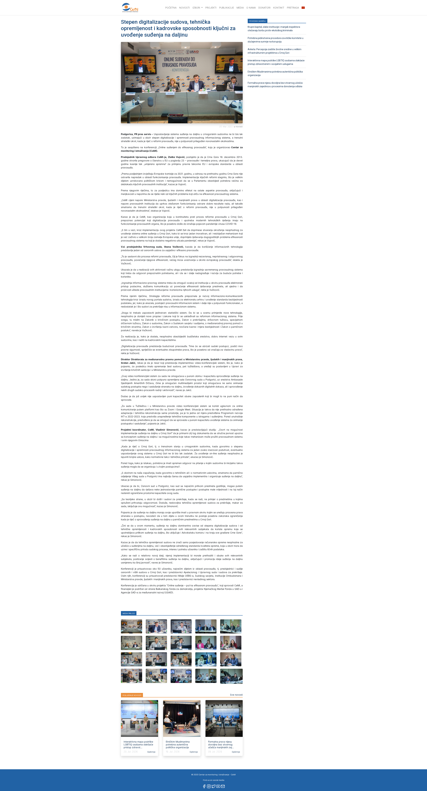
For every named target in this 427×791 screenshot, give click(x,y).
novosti (239, 126)
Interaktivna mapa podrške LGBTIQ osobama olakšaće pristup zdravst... (138, 744)
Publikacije (226, 7)
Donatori (264, 7)
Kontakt (278, 7)
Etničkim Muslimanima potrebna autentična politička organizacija (178, 744)
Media (240, 7)
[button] (303, 8)
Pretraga (293, 7)
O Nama (251, 7)
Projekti (211, 7)
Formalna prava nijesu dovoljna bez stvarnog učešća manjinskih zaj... (221, 744)
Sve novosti (236, 694)
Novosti (184, 7)
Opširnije (151, 752)
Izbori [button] (196, 7)
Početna (171, 7)
